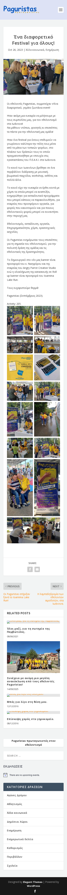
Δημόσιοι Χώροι (17, 821)
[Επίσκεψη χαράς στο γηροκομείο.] (33, 712)
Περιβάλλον (14, 856)
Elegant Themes (32, 882)
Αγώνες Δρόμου (17, 795)
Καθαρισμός (15, 848)
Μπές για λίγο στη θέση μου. (27, 702)
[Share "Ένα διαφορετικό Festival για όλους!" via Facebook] (30, 569)
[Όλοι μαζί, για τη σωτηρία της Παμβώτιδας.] (33, 622)
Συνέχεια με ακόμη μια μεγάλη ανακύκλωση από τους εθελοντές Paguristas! (30, 681)
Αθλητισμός (14, 804)
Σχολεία (12, 865)
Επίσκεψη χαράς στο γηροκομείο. (30, 719)
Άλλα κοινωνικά (35, 49)
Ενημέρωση (52, 49)
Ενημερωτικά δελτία (20, 839)
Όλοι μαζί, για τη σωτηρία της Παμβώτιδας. (28, 630)
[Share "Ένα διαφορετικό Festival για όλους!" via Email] (37, 569)
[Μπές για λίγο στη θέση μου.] (33, 695)
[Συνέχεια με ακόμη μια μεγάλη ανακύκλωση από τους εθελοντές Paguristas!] (33, 657)
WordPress (33, 885)
